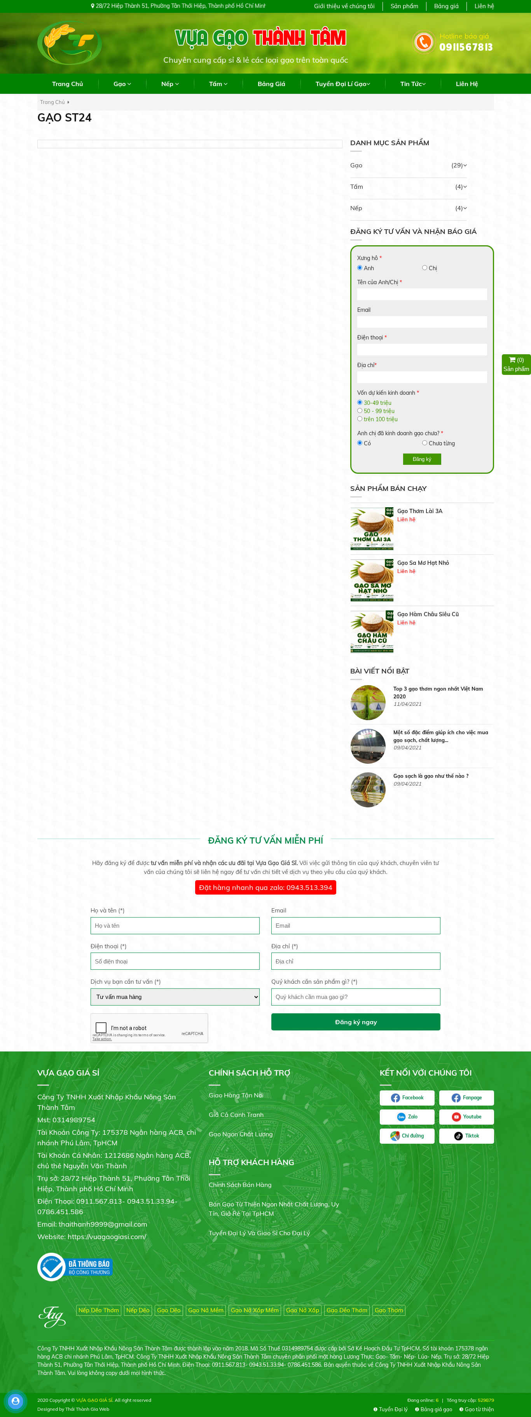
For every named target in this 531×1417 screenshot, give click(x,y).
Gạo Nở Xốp (302, 1310)
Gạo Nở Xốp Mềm (255, 1310)
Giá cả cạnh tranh (236, 1114)
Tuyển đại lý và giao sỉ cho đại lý (259, 1233)
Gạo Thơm (389, 1310)
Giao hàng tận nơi (236, 1095)
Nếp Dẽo (138, 1310)
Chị (433, 268)
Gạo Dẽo (169, 1310)
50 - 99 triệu (379, 411)
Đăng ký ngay (356, 1022)
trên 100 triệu (381, 419)
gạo (120, 84)
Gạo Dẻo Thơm (347, 1310)
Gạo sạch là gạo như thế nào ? (430, 732)
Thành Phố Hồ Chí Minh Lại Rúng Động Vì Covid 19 (441, 780)
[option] (422, 529)
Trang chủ (67, 84)
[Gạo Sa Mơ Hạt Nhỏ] (372, 529)
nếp (168, 84)
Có (367, 443)
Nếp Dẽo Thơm (99, 1310)
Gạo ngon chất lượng (241, 1134)
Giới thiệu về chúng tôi (344, 6)
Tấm (356, 186)
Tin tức (411, 84)
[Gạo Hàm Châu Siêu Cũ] (372, 580)
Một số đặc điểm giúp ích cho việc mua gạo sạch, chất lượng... (440, 693)
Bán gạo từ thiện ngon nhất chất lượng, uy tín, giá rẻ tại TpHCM (274, 1208)
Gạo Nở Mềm (206, 1310)
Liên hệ (484, 6)
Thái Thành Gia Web (87, 1409)
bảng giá (271, 84)
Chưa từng (442, 443)
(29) (457, 165)
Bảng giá (446, 6)
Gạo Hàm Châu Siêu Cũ (428, 562)
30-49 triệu (377, 402)
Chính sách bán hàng (240, 1184)
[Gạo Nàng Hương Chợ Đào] (372, 632)
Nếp (356, 208)
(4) (459, 186)
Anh (369, 268)
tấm (216, 84)
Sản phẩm (404, 6)
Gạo (356, 165)
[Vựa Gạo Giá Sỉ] (69, 42)
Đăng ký (422, 459)
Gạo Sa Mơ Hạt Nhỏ (423, 511)
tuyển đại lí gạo (341, 84)
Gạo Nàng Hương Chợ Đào (432, 614)
